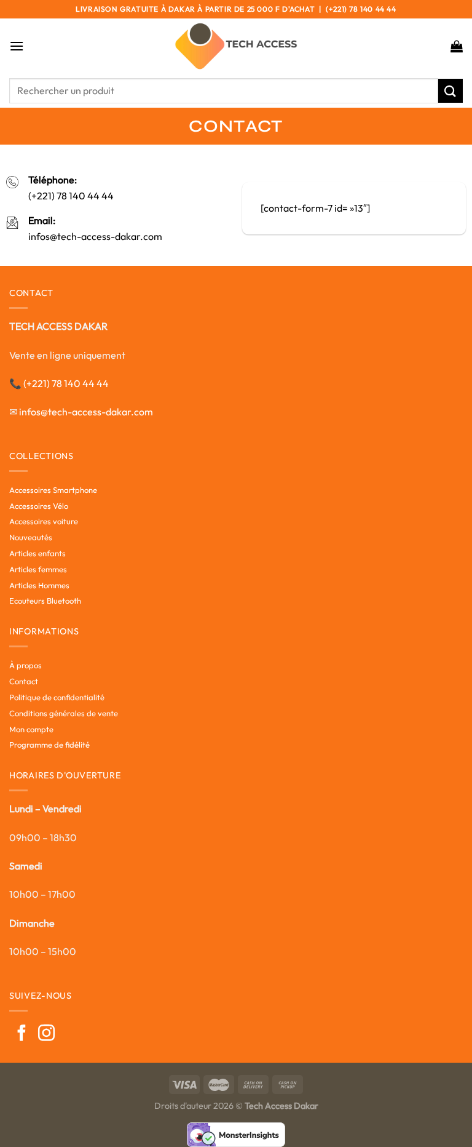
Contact (23, 681)
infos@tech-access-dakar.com (95, 236)
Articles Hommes (39, 585)
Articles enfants (37, 553)
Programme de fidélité (49, 744)
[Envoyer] (450, 91)
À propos (25, 665)
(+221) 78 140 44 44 (71, 196)
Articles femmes (38, 569)
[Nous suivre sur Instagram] (46, 1034)
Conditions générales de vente (63, 713)
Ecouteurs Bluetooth (45, 600)
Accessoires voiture (43, 521)
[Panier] (456, 46)
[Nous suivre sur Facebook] (22, 1034)
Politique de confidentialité (56, 697)
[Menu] (16, 46)
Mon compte (31, 729)
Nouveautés (30, 537)
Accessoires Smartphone (53, 490)
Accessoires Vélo (38, 506)
